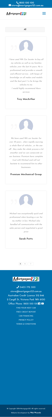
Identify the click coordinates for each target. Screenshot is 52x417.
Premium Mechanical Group (26, 174)
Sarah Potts (26, 239)
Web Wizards (35, 413)
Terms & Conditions (26, 324)
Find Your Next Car (26, 308)
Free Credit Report (26, 312)
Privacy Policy (26, 320)
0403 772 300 (27, 287)
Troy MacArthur (26, 99)
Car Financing (26, 316)
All (25, 30)
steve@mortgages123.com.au (26, 291)
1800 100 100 (26, 3)
